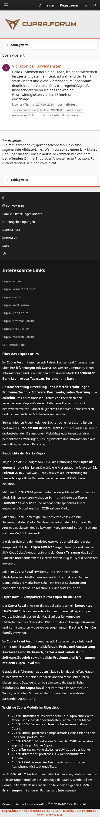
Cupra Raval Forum (15, 305)
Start (5, 245)
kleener (17, 104)
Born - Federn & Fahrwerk (60, 115)
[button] (49, 198)
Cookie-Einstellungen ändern (22, 214)
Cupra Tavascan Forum (18, 337)
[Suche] (94, 5)
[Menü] (6, 5)
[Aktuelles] (86, 5)
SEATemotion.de (13, 345)
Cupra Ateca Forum (15, 329)
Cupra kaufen (11, 281)
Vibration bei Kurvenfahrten (36, 66)
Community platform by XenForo (44, 804)
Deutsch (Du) (14, 206)
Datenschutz (11, 229)
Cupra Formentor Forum (19, 289)
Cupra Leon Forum (15, 313)
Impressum (10, 237)
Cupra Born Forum (15, 297)
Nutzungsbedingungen (18, 222)
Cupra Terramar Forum (18, 321)
